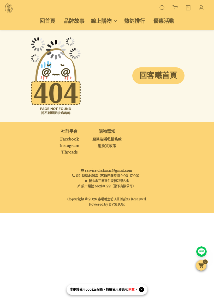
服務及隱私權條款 (107, 139)
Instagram (69, 145)
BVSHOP (116, 204)
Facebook (69, 139)
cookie (91, 289)
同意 (131, 289)
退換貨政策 (107, 145)
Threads (69, 152)
